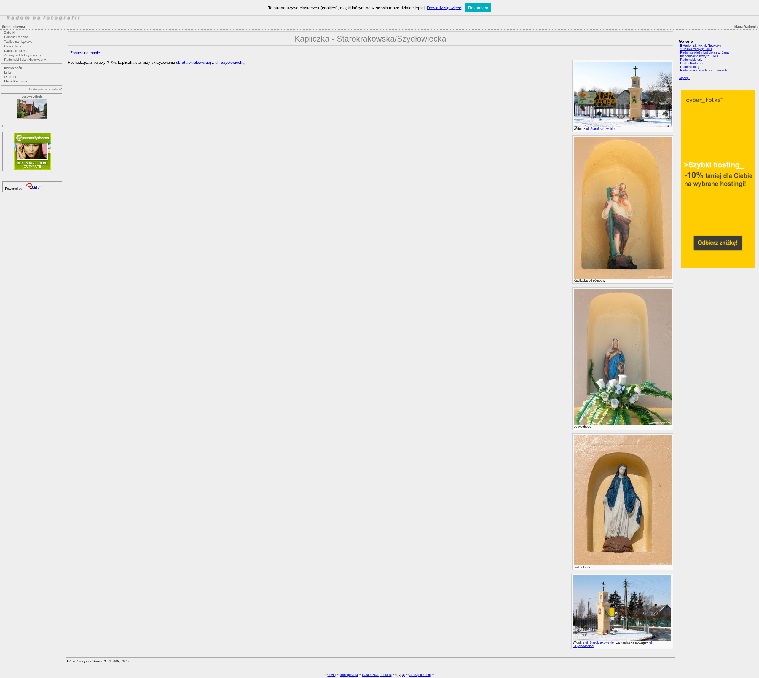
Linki (7, 72)
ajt (403, 675)
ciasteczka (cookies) (377, 675)
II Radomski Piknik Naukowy (700, 45)
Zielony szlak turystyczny (22, 55)
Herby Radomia (691, 63)
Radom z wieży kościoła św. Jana (704, 52)
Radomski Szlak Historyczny (25, 59)
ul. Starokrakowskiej (600, 128)
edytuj (332, 675)
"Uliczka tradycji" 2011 (696, 49)
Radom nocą (689, 66)
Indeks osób (13, 68)
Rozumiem (478, 7)
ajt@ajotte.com (420, 675)
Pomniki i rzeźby (16, 37)
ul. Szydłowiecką (229, 62)
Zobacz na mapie (85, 53)
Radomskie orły (691, 59)
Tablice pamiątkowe (18, 41)
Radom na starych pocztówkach (703, 70)
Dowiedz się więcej (444, 7)
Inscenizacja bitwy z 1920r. (699, 56)
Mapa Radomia (15, 81)
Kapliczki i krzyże (16, 50)
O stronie (10, 77)
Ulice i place (12, 46)
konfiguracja (349, 675)
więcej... (684, 78)
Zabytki (9, 32)
